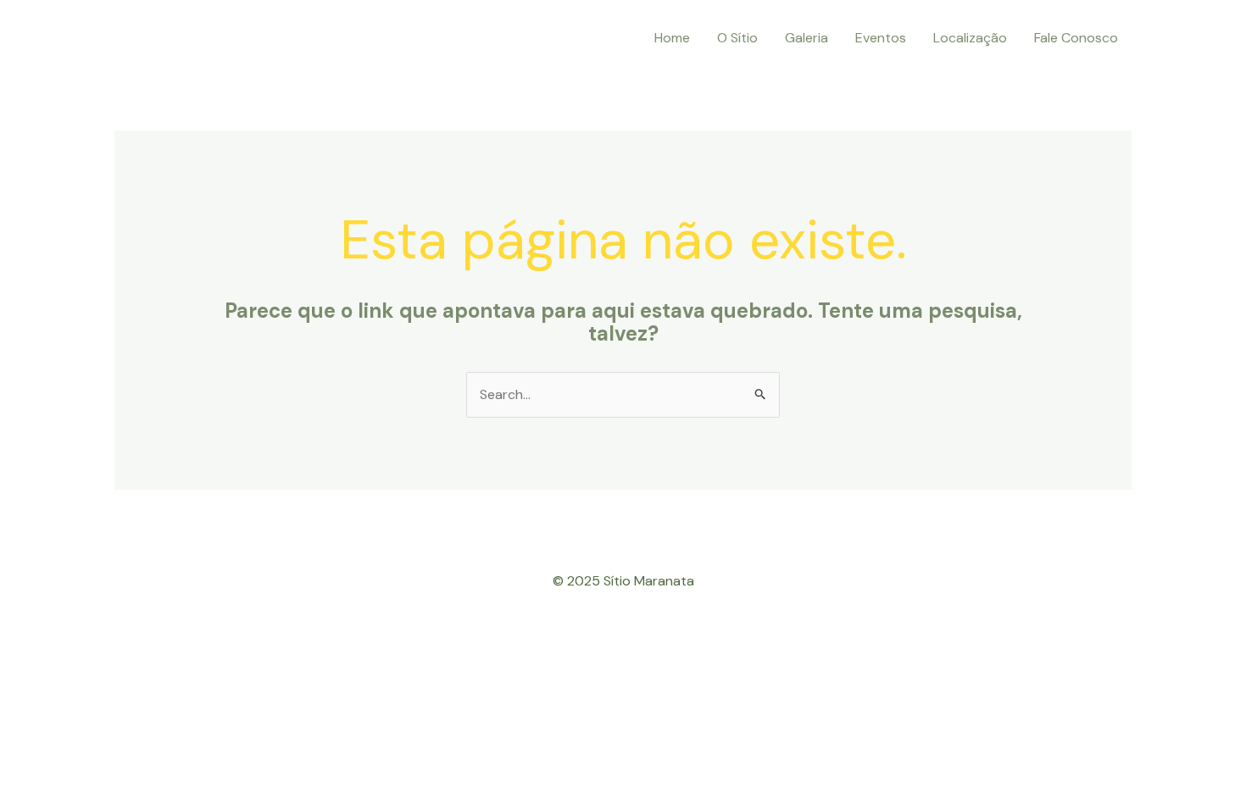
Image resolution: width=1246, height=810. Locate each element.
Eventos (880, 38)
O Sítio (737, 38)
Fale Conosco (1076, 38)
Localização (970, 38)
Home (672, 38)
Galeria (806, 38)
